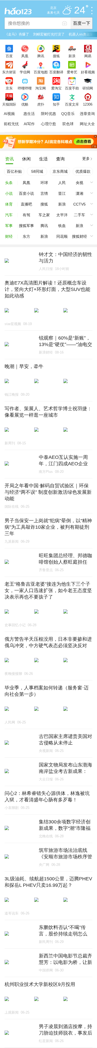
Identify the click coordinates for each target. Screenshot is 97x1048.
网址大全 (87, 124)
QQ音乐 (68, 113)
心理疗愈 (48, 124)
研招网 (87, 88)
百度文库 (72, 104)
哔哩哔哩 (25, 88)
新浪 (71, 56)
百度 (9, 56)
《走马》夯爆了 (17, 34)
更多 (86, 158)
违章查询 (87, 113)
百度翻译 (56, 72)
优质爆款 (83, 171)
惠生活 (29, 113)
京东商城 (60, 171)
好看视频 (88, 72)
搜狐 (56, 56)
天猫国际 (9, 104)
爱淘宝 (56, 88)
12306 (87, 104)
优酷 (24, 104)
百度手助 (72, 88)
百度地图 (41, 72)
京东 (9, 88)
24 (79, 10)
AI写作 (29, 124)
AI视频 (9, 113)
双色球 (68, 124)
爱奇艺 (72, 72)
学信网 (25, 72)
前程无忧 (11, 124)
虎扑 (40, 104)
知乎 (56, 104)
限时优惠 (48, 113)
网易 (87, 56)
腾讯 (40, 56)
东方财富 (9, 72)
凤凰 (24, 56)
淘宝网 (40, 88)
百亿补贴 (14, 171)
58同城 (37, 171)
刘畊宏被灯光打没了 (49, 34)
